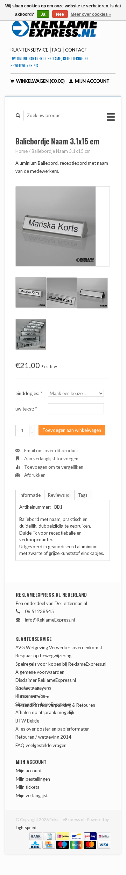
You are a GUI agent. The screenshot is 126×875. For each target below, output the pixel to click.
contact (76, 50)
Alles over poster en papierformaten (52, 729)
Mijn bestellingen (33, 779)
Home (21, 151)
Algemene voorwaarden (39, 672)
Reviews (59, 495)
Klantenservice (29, 50)
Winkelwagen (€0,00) (40, 81)
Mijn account (92, 81)
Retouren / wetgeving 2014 (43, 737)
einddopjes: (28, 393)
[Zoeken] (18, 115)
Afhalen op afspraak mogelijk (45, 712)
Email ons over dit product (50, 450)
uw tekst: (26, 409)
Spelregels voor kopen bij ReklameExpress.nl (60, 664)
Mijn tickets (27, 787)
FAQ (56, 50)
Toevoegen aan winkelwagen (71, 430)
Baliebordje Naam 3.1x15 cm (61, 151)
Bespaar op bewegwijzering (43, 655)
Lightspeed (26, 827)
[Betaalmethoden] (36, 836)
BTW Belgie (27, 721)
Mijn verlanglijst (32, 795)
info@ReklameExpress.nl (50, 620)
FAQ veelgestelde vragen (40, 745)
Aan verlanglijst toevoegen (50, 458)
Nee (60, 14)
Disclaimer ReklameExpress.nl (45, 680)
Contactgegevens (33, 688)
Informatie (30, 495)
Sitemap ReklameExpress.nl (43, 704)
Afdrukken (34, 475)
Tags (83, 495)
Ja (43, 14)
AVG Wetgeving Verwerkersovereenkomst (58, 647)
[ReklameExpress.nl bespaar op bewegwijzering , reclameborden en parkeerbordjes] (62, 28)
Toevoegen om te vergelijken (53, 467)
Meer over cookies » (91, 14)
